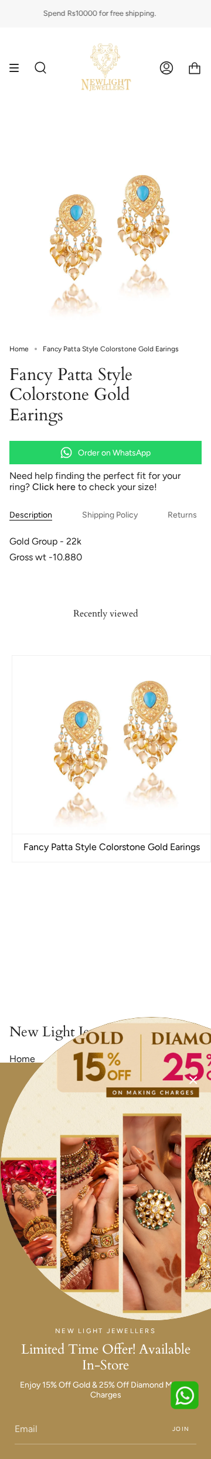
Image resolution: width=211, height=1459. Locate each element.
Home (19, 349)
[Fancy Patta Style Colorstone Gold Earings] (111, 745)
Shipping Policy (110, 515)
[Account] (166, 68)
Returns (182, 515)
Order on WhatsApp (114, 453)
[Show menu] (18, 68)
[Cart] (195, 68)
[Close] (193, 1080)
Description (30, 515)
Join (180, 1429)
